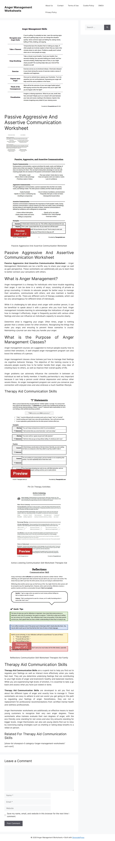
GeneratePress (78, 837)
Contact (60, 5)
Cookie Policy (88, 5)
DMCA (101, 5)
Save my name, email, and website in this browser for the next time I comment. (38, 815)
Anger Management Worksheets (18, 9)
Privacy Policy (51, 12)
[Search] (107, 27)
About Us (49, 5)
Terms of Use (73, 5)
